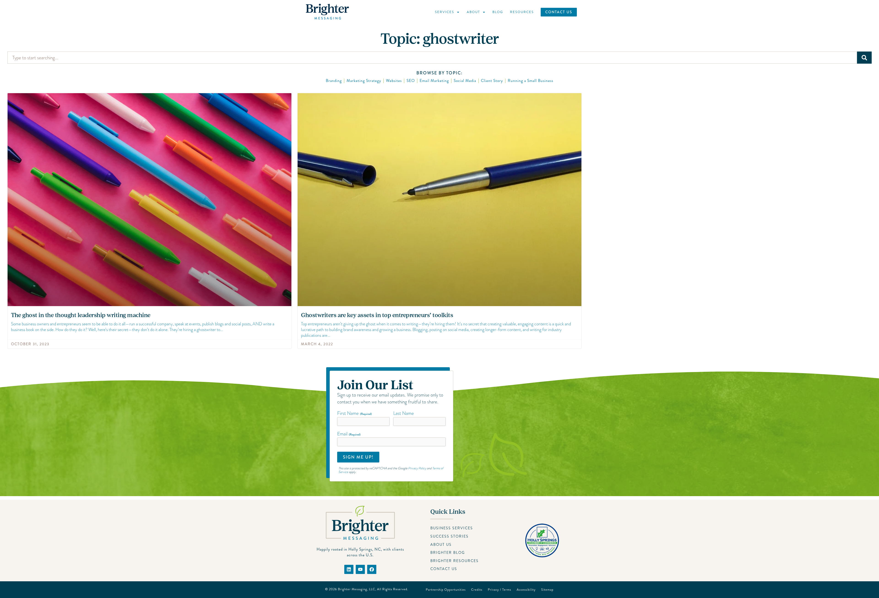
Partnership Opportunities (446, 589)
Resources (522, 12)
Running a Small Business (530, 81)
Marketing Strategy (364, 81)
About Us (441, 544)
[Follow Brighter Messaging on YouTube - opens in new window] (360, 569)
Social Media (465, 81)
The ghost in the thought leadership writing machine (80, 315)
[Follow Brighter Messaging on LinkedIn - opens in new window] (348, 569)
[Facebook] (371, 569)
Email (349, 433)
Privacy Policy (417, 468)
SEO (411, 81)
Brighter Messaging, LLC (356, 589)
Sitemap (547, 589)
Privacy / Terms (499, 589)
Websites (394, 81)
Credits (476, 589)
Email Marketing (434, 81)
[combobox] (432, 58)
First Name (354, 413)
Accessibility (526, 589)
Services (444, 12)
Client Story (492, 81)
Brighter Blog (447, 552)
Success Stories (449, 536)
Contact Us (558, 12)
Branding (334, 81)
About (473, 12)
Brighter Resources (454, 560)
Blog (497, 12)
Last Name (403, 413)
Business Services (451, 528)
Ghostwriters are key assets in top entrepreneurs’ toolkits (377, 315)
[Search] (864, 58)
